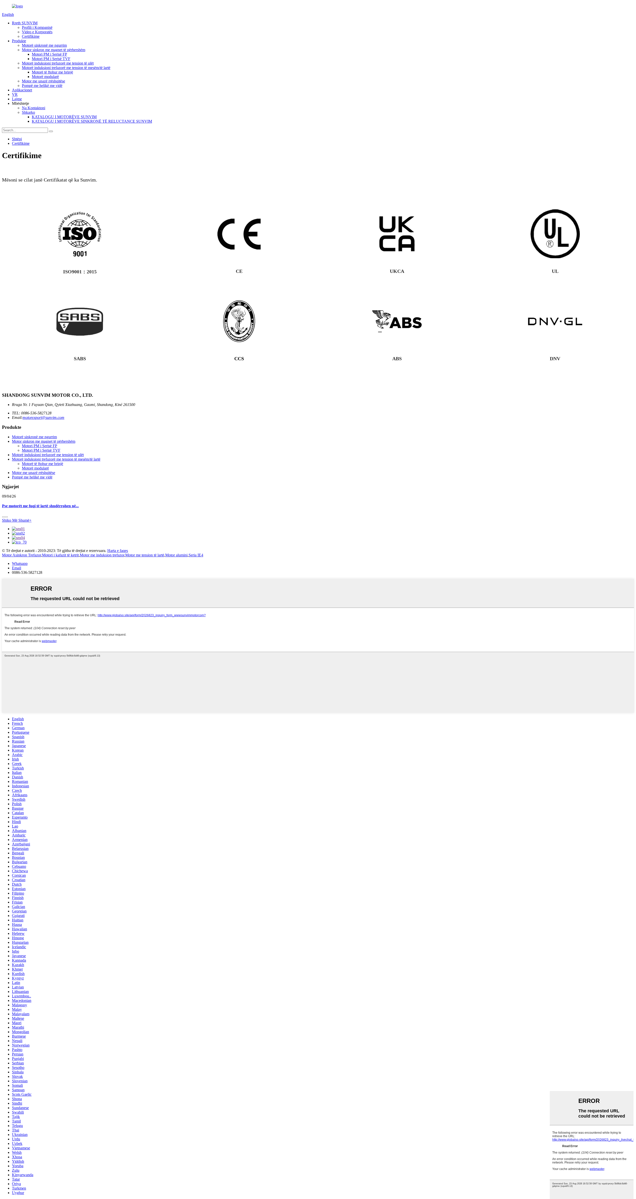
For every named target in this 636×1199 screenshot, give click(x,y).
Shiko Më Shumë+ (17, 520)
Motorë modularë (45, 76)
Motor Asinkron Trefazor (21, 555)
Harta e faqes (117, 550)
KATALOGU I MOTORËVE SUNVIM (64, 117)
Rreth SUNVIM (25, 23)
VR (15, 94)
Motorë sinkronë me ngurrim (44, 45)
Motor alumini (176, 555)
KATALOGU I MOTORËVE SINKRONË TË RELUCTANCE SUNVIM (92, 121)
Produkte (19, 41)
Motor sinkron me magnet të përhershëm (53, 50)
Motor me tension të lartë (144, 555)
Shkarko (28, 112)
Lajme (17, 99)
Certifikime (31, 36)
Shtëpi (17, 139)
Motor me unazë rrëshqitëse (43, 81)
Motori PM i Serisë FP (49, 54)
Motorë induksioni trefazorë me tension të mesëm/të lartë (66, 68)
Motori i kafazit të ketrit (60, 555)
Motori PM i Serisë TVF (51, 59)
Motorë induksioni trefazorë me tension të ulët (58, 63)
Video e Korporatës (37, 32)
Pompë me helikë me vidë (42, 85)
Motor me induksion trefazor (102, 555)
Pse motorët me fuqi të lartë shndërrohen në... (40, 506)
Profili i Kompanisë (37, 27)
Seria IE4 (196, 555)
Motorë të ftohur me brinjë (52, 72)
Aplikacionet (22, 90)
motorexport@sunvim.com (43, 417)
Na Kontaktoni (33, 108)
